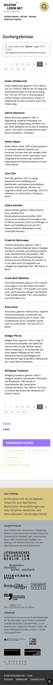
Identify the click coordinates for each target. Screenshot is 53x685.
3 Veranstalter (11, 457)
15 (22, 64)
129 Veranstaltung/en (15, 450)
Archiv (24, 16)
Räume (32, 16)
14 (16, 64)
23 (24, 69)
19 (45, 64)
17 (34, 64)
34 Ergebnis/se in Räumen (17, 464)
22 (18, 69)
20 (6, 69)
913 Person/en (40, 450)
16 (28, 64)
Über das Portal (13, 19)
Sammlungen (11, 16)
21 (12, 69)
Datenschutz (37, 679)
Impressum (22, 679)
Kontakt (8, 679)
